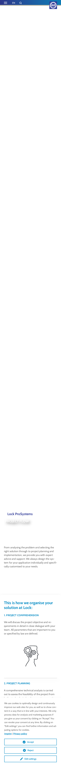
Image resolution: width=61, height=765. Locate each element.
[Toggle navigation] (5, 2)
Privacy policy (20, 733)
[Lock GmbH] (53, 5)
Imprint (8, 733)
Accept (30, 742)
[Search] (20, 3)
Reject (30, 750)
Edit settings (30, 759)
